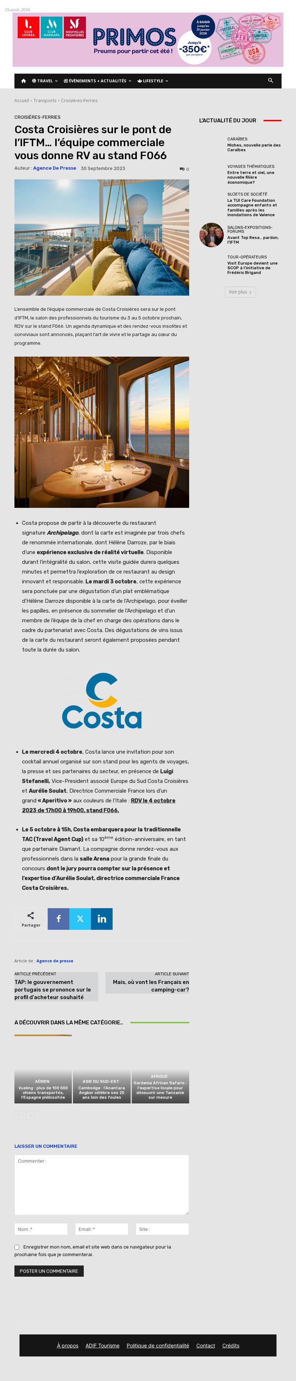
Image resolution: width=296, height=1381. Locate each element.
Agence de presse (54, 168)
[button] (271, 81)
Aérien (42, 1082)
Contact (205, 1345)
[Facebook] (58, 919)
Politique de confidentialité (158, 1345)
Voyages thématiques (250, 167)
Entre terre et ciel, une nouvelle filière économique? (250, 177)
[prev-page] (18, 1115)
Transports (45, 100)
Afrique (159, 1077)
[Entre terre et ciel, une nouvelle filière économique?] (211, 174)
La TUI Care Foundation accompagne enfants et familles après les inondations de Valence (252, 207)
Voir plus (238, 292)
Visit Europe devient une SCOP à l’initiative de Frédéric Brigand (252, 268)
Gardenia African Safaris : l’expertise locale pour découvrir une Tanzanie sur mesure (160, 1090)
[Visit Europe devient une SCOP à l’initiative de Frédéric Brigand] (211, 265)
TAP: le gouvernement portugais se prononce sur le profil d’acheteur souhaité (52, 990)
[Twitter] (80, 919)
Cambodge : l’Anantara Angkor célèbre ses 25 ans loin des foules (101, 1093)
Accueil (21, 100)
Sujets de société (247, 194)
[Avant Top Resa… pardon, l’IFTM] (211, 235)
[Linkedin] (102, 919)
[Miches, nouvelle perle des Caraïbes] (211, 144)
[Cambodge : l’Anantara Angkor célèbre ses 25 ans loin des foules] (101, 1068)
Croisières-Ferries (79, 100)
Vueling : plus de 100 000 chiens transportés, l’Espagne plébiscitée (43, 1093)
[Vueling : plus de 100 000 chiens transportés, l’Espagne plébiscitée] (43, 1068)
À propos (67, 1345)
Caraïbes (237, 139)
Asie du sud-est (101, 1082)
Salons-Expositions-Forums (250, 230)
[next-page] (30, 1115)
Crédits (230, 1345)
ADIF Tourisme (102, 1345)
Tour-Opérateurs (247, 257)
